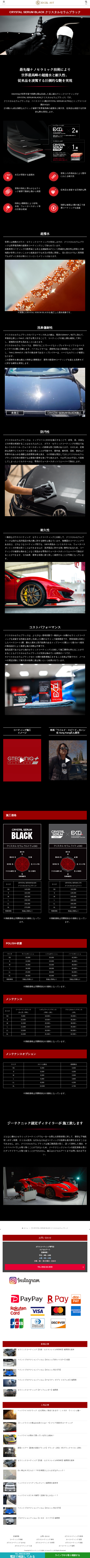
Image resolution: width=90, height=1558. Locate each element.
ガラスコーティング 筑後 (74, 1542)
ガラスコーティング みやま (16, 1542)
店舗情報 (16, 1536)
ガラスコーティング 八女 (23, 1546)
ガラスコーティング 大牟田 (45, 1542)
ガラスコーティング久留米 (74, 1536)
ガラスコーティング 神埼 (45, 1539)
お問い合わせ (45, 1536)
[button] (83, 725)
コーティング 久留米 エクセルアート (43, 1550)
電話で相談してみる (22, 1555)
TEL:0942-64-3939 (45, 1267)
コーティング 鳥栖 (16, 1539)
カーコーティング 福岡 (67, 1546)
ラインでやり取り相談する (67, 1555)
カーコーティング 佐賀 (74, 1539)
